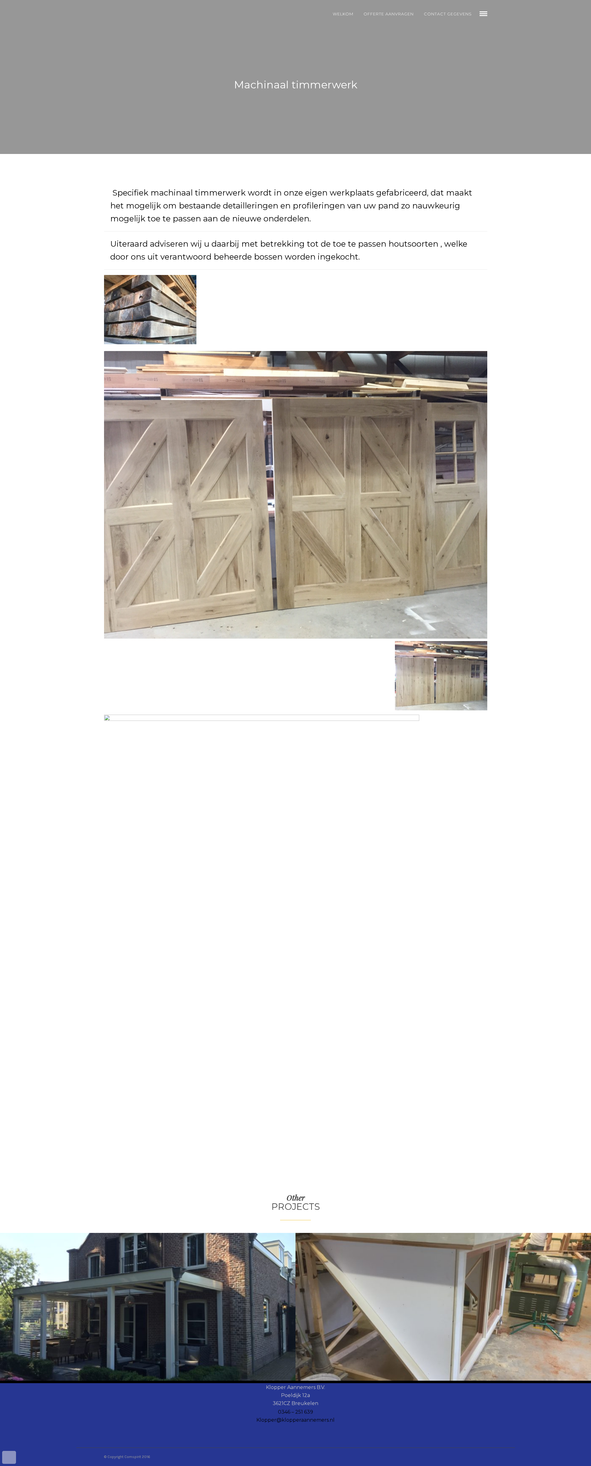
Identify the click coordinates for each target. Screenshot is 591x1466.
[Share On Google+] (37, 1440)
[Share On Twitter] (20, 1440)
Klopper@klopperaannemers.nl (295, 1420)
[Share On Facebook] (11, 1440)
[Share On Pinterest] (28, 1440)
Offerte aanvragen (389, 13)
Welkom (343, 13)
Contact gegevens (448, 13)
